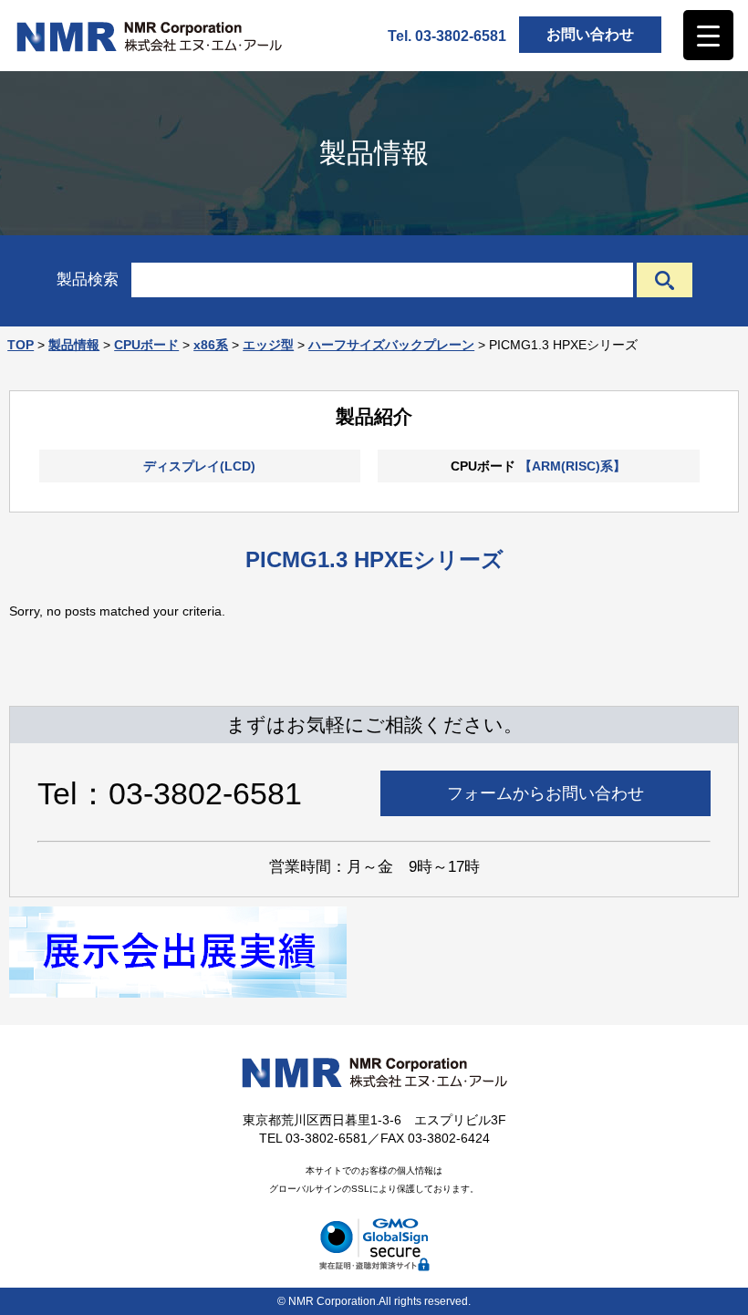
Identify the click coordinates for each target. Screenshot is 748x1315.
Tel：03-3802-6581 (169, 793)
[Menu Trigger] (708, 35)
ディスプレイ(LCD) (199, 466)
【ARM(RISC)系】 (572, 466)
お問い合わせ (590, 34)
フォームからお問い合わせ (545, 793)
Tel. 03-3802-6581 (447, 36)
